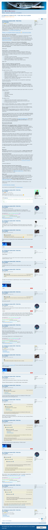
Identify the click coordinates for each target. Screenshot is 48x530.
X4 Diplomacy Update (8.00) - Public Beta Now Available (16, 15)
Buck (6, 274)
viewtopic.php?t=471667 (6, 281)
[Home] (24, 5)
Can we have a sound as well (10, 365)
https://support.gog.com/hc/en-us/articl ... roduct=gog (16, 475)
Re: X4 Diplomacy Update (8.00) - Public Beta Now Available (11, 191)
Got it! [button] (41, 527)
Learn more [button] (4, 528)
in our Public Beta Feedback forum (15, 30)
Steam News (5, 350)
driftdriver (6, 425)
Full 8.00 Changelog (6, 351)
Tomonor (6, 390)
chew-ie (6, 457)
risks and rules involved (6, 37)
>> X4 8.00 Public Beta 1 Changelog (8, 184)
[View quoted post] (10, 234)
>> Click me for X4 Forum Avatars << (7, 322)
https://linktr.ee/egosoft (19, 187)
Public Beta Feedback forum (23, 118)
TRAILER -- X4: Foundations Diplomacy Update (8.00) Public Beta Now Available (16, 32)
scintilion (6, 404)
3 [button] (44, 18)
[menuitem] (3, 11)
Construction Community (26, 160)
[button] (45, 19)
